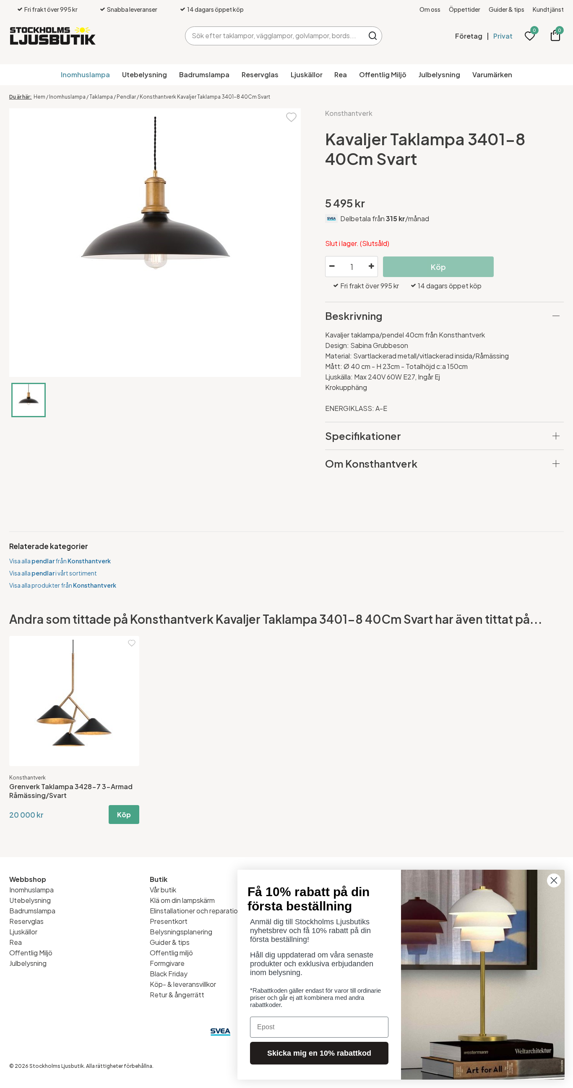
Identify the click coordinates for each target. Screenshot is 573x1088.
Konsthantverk (348, 113)
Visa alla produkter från (62, 585)
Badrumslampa (204, 74)
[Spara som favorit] (291, 116)
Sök (372, 35)
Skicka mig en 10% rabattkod (319, 1053)
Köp (124, 814)
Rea (340, 74)
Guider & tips (506, 9)
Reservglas (260, 74)
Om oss (429, 9)
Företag (468, 35)
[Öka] (371, 266)
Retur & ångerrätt (177, 994)
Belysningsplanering (181, 931)
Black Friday (169, 973)
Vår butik (163, 889)
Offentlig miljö (171, 952)
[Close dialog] (554, 880)
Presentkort (169, 921)
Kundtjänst (548, 9)
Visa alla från (60, 561)
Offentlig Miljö (382, 74)
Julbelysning (439, 74)
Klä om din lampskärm (182, 900)
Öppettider (464, 9)
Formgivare (167, 963)
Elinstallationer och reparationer (199, 910)
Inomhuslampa (85, 74)
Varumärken (492, 74)
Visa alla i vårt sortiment (53, 573)
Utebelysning (144, 74)
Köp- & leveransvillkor (183, 984)
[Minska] (332, 266)
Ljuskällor (307, 74)
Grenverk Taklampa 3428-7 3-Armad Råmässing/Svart (71, 791)
